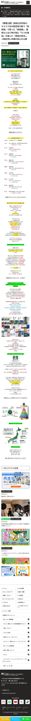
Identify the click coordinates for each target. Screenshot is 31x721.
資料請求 (20, 602)
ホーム (5, 588)
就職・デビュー (7, 595)
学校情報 (4, 708)
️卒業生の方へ (6, 690)
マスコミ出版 (6, 632)
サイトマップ (26, 708)
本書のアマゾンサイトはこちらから (15, 197)
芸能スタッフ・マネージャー (10, 637)
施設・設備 (21, 592)
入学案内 (20, 595)
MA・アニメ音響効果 (8, 646)
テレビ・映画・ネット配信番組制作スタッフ (14, 624)
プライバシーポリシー (11, 708)
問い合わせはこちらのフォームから (15, 458)
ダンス (5, 654)
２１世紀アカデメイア (23, 606)
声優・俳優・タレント (9, 650)
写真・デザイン (7, 628)
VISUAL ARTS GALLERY (9, 693)
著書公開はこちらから (15, 132)
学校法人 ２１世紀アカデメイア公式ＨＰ (15, 398)
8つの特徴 (21, 588)
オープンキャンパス (8, 599)
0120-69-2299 (14, 683)
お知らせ (6, 11)
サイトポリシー (19, 708)
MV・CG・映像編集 (8, 619)
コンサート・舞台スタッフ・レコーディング (14, 641)
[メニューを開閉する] (28, 2)
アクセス (5, 602)
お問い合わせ (6, 606)
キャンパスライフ (8, 592)
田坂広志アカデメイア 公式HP (15, 278)
